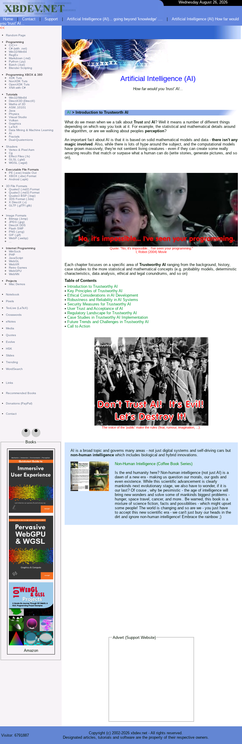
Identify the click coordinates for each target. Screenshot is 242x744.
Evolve (10, 341)
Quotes (11, 335)
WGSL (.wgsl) (18, 162)
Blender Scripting (20, 68)
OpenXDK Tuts (19, 84)
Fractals (14, 136)
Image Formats (16, 215)
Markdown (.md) (19, 58)
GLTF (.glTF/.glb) (20, 205)
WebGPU (15, 270)
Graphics (15, 123)
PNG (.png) (16, 231)
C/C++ (13, 45)
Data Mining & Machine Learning (31, 130)
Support (51, 19)
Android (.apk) (18, 179)
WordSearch (14, 369)
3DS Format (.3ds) (21, 199)
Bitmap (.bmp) (18, 218)
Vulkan (13, 120)
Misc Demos (17, 284)
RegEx (13, 55)
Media (10, 328)
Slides (10, 355)
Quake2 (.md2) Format (24, 189)
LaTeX (13, 126)
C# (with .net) (18, 48)
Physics (14, 113)
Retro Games (18, 267)
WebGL (14, 261)
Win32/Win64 (18, 51)
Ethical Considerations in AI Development (102, 295)
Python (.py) (17, 61)
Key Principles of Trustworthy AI (94, 291)
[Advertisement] (151, 682)
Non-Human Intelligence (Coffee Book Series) (153, 464)
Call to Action (78, 326)
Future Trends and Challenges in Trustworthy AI (108, 322)
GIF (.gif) (15, 235)
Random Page (16, 35)
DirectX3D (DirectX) (22, 100)
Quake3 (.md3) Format (24, 192)
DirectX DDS (17, 225)
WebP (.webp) (18, 238)
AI (10, 133)
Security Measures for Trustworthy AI (99, 304)
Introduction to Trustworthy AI (92, 286)
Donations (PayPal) (19, 403)
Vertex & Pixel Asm (21, 149)
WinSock (15, 251)
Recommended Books (21, 393)
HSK (9, 348)
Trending (12, 362)
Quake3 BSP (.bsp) (22, 195)
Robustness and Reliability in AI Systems (102, 299)
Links (9, 382)
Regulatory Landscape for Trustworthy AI (102, 313)
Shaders (11, 146)
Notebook (12, 294)
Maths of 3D (17, 104)
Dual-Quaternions (21, 139)
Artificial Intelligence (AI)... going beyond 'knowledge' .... (115, 19)
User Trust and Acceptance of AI (95, 308)
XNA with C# (17, 87)
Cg (11, 153)
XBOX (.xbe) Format (22, 176)
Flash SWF (16, 228)
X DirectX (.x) (18, 202)
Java (12, 110)
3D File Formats (16, 186)
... (10, 208)
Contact (28, 19)
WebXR (14, 264)
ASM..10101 (17, 107)
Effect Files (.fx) (19, 156)
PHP (12, 254)
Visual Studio (18, 117)
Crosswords (14, 314)
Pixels (10, 301)
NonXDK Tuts (18, 81)
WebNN (14, 274)
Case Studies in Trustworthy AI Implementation (107, 317)
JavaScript (16, 257)
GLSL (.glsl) (17, 159)
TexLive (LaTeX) (17, 308)
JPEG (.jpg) (16, 222)
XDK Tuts (15, 78)
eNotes (11, 321)
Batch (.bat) (17, 64)
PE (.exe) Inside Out (23, 172)
